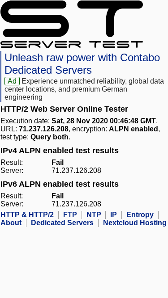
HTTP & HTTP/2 (27, 214)
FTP (70, 214)
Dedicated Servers (62, 223)
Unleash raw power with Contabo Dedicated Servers (82, 63)
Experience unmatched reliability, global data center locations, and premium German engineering (84, 89)
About (11, 223)
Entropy (140, 214)
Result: (11, 162)
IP (113, 214)
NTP (93, 214)
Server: (11, 170)
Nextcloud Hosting (135, 223)
